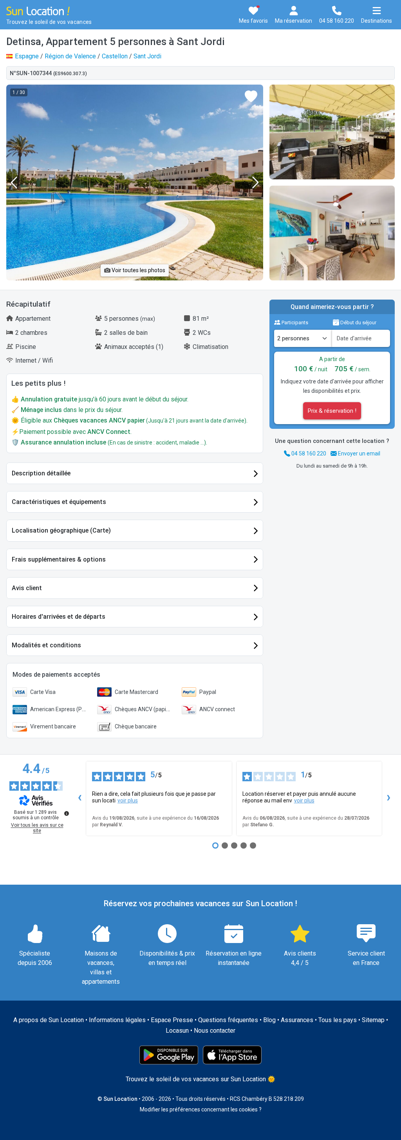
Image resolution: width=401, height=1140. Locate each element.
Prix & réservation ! (332, 410)
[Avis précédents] (79, 798)
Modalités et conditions (46, 645)
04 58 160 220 (308, 453)
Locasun (177, 1030)
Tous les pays (337, 1020)
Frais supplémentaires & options (59, 559)
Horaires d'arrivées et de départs (58, 616)
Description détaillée (41, 473)
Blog (269, 1020)
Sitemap (373, 1020)
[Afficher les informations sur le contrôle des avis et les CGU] (66, 813)
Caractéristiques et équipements (59, 502)
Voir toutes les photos (137, 270)
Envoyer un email (358, 453)
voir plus (127, 800)
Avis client (27, 588)
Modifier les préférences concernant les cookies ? (201, 1109)
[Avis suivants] (388, 798)
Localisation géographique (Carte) (61, 530)
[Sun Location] (38, 10)
